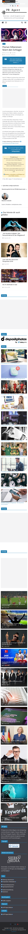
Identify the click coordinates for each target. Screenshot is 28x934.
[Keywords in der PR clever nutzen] (14, 812)
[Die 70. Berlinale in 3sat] (14, 270)
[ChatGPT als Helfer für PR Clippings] (14, 716)
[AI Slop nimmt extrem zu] (14, 696)
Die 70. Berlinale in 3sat (9, 284)
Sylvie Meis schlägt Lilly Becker (11, 185)
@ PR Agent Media (7, 907)
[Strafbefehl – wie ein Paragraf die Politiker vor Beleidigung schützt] (14, 639)
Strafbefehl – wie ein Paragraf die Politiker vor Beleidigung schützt (13, 643)
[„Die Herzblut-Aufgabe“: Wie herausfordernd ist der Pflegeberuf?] (14, 219)
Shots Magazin (20, 868)
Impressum (5, 891)
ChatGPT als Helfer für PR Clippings (11, 721)
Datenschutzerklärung (8, 889)
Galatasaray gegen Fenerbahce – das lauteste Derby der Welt (13, 605)
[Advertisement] (14, 98)
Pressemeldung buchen (8, 884)
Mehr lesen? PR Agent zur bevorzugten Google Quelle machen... (16, 60)
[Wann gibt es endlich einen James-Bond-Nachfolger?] (14, 677)
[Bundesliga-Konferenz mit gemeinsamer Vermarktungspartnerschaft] (14, 619)
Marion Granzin (6, 52)
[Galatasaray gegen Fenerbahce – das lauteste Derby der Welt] (14, 600)
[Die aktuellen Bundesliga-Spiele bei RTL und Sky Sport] (14, 658)
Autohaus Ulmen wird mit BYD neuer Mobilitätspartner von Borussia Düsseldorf (13, 778)
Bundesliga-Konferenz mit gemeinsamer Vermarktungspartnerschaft (12, 624)
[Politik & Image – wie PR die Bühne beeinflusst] (14, 735)
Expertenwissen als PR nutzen (9, 760)
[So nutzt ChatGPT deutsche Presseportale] (14, 793)
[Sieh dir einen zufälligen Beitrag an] (25, 22)
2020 (4, 54)
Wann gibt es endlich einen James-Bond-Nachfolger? (12, 682)
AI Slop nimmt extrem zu (8, 702)
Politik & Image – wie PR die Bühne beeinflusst (14, 740)
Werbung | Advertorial (8, 879)
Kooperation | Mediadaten (9, 881)
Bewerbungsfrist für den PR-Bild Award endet (13, 189)
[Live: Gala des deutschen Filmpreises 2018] (14, 244)
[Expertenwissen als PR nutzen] (14, 754)
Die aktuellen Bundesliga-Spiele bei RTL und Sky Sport (13, 662)
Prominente (13, 54)
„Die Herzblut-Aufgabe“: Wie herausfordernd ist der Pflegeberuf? (13, 234)
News (4, 43)
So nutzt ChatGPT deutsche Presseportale (12, 798)
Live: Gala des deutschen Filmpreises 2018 (10, 260)
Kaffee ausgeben (7, 900)
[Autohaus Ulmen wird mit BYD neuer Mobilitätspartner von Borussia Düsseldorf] (14, 774)
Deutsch (7, 1)
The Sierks (5, 870)
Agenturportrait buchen (8, 886)
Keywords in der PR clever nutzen (10, 817)
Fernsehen (8, 54)
